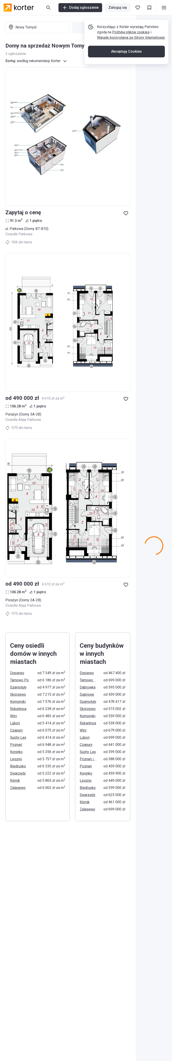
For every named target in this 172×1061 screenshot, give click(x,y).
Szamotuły (18, 687)
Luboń (15, 723)
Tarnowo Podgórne (21, 680)
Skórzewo (18, 694)
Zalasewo (18, 788)
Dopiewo (17, 673)
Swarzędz (18, 773)
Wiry (13, 716)
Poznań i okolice (89, 759)
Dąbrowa (87, 694)
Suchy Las (18, 737)
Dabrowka (87, 687)
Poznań (16, 745)
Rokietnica (18, 709)
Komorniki (18, 701)
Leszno (16, 759)
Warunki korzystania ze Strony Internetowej (131, 37)
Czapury (16, 730)
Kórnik (15, 780)
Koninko (16, 752)
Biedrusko (18, 766)
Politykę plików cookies (131, 32)
